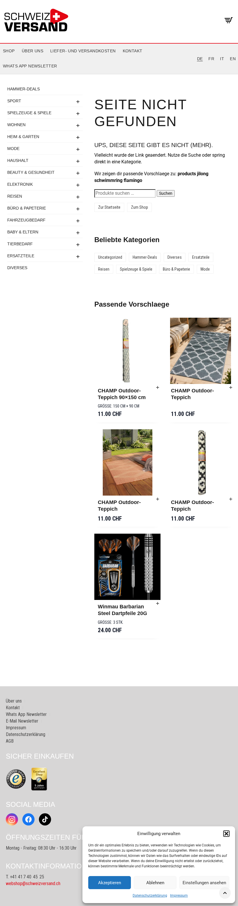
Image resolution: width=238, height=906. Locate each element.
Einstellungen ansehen (204, 882)
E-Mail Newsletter (22, 721)
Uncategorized (110, 257)
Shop (9, 51)
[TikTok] (45, 819)
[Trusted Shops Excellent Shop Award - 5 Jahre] (39, 779)
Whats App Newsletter (30, 66)
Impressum (179, 896)
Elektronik (20, 184)
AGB (10, 741)
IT (222, 58)
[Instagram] (12, 819)
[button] (226, 834)
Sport (14, 101)
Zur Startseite (109, 207)
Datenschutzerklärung (150, 896)
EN (233, 58)
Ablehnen (155, 882)
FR (211, 58)
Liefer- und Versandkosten (83, 51)
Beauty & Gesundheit (31, 172)
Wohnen (16, 124)
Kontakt (133, 51)
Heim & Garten (23, 136)
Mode (13, 148)
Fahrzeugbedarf (26, 220)
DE (200, 58)
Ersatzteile (20, 255)
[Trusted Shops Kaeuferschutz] (16, 778)
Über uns (32, 51)
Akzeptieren (109, 882)
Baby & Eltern (22, 232)
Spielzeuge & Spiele (29, 112)
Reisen (14, 196)
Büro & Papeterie (26, 208)
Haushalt (17, 160)
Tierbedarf (20, 244)
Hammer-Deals (23, 89)
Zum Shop (139, 207)
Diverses (17, 267)
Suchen (165, 193)
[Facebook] (28, 819)
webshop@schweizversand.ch (33, 883)
